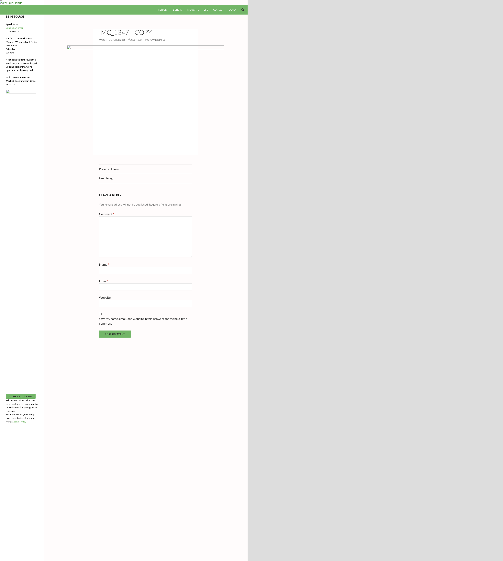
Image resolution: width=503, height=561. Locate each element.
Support (163, 9)
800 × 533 (136, 39)
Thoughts (193, 9)
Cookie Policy (19, 421)
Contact (218, 9)
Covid (232, 9)
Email (103, 281)
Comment (106, 214)
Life (206, 9)
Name (104, 264)
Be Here (177, 9)
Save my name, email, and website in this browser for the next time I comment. (144, 321)
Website (105, 297)
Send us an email (14, 27)
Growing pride (156, 39)
